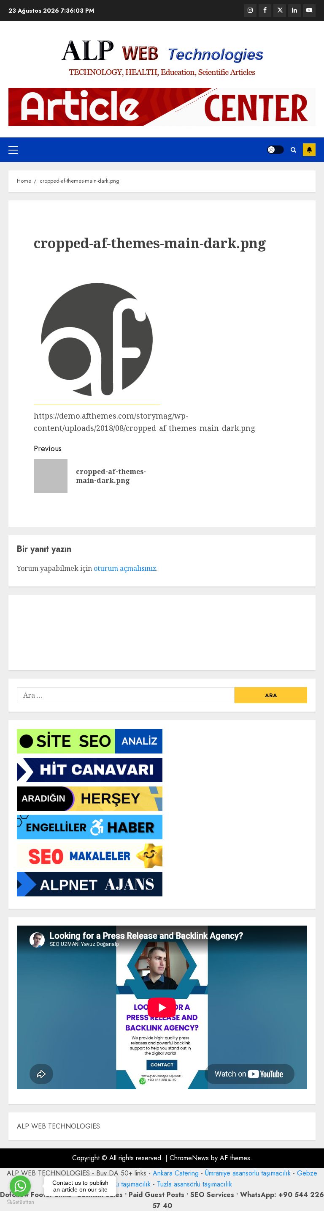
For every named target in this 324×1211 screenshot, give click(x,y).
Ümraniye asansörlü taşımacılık (248, 1173)
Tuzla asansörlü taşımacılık (194, 1184)
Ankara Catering (176, 1173)
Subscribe (309, 149)
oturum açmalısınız (125, 568)
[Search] (293, 150)
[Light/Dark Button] (275, 149)
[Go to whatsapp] (20, 1186)
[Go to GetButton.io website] (20, 1202)
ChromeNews (189, 1158)
